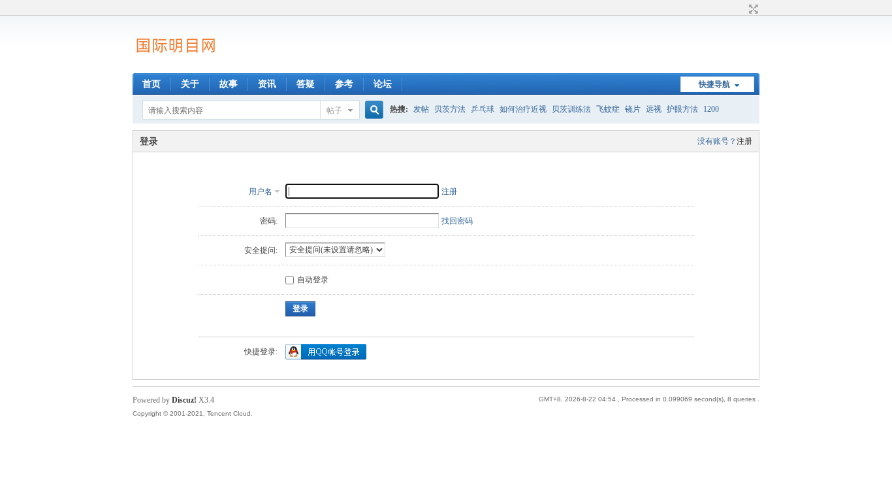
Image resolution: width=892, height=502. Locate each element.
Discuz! (184, 400)
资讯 (267, 84)
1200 (711, 109)
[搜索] (372, 110)
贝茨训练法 (571, 109)
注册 (744, 141)
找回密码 (457, 221)
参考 (344, 84)
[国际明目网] (175, 65)
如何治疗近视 (523, 109)
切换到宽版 (751, 9)
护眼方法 (682, 109)
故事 (228, 84)
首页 (151, 84)
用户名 (260, 191)
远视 (653, 109)
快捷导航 (714, 84)
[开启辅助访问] (741, 9)
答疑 (305, 84)
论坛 (383, 84)
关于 (190, 84)
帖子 (334, 110)
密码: (269, 221)
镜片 (633, 109)
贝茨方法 (450, 109)
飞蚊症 (608, 109)
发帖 (421, 109)
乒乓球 (482, 109)
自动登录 (312, 279)
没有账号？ (717, 141)
